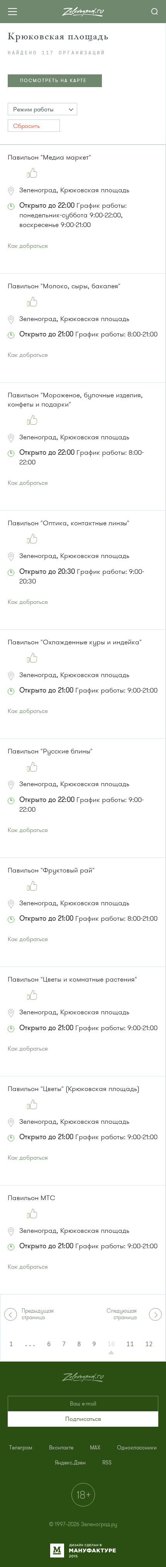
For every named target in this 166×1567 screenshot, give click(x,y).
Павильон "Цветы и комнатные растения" (72, 979)
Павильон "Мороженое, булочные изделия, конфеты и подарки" (75, 399)
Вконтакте (61, 1447)
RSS (107, 1462)
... (30, 1344)
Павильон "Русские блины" (50, 751)
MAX (95, 1447)
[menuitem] (21, 1447)
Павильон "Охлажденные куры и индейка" (75, 642)
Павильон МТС (31, 1197)
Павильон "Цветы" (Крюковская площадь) (73, 1088)
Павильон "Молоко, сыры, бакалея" (64, 286)
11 (130, 1344)
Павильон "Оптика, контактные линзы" (68, 523)
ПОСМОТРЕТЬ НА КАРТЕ (53, 80)
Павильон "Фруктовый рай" (51, 870)
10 (111, 1344)
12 (149, 1344)
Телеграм (20, 1447)
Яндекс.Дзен (70, 1462)
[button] (42, 109)
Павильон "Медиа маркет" (49, 157)
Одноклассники (137, 1447)
